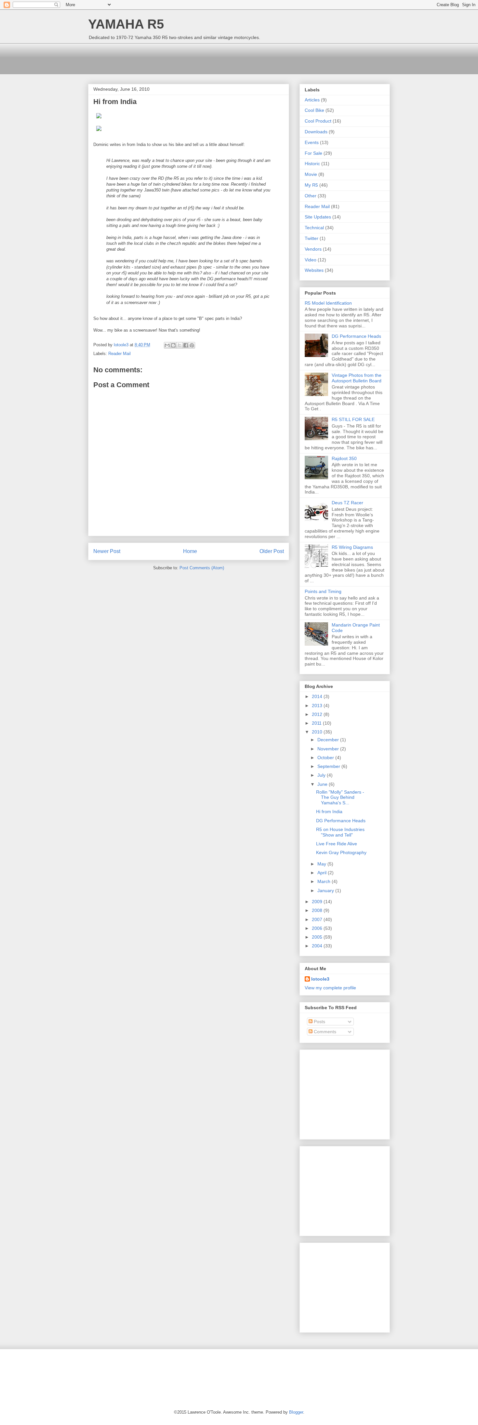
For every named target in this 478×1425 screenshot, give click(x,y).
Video (310, 259)
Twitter (311, 238)
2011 (317, 723)
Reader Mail (119, 353)
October (326, 757)
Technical (314, 227)
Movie (311, 174)
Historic (312, 163)
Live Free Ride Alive (336, 843)
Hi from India (329, 811)
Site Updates (318, 216)
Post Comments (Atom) (201, 567)
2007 (318, 919)
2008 (318, 910)
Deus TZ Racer (347, 502)
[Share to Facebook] (185, 345)
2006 (318, 928)
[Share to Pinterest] (192, 345)
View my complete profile (330, 987)
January (326, 890)
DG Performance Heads (356, 336)
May (322, 863)
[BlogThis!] (173, 345)
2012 (318, 714)
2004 (318, 945)
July (322, 775)
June (323, 784)
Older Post (271, 551)
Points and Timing (323, 591)
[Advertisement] (206, 58)
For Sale (313, 153)
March (324, 881)
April (322, 872)
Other (310, 195)
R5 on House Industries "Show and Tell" (340, 832)
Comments (324, 1031)
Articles (312, 99)
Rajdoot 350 (344, 458)
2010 (318, 731)
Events (312, 142)
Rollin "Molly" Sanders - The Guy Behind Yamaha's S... (340, 797)
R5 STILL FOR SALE (353, 419)
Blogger (296, 1412)
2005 (318, 937)
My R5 (311, 185)
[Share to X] (179, 345)
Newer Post (106, 551)
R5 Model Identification (328, 303)
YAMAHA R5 (126, 24)
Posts (318, 1021)
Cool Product (318, 121)
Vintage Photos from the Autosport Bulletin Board (356, 378)
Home (190, 551)
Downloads (316, 131)
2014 (318, 696)
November (328, 748)
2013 (318, 705)
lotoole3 (320, 979)
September (329, 766)
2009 (318, 901)
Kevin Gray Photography (341, 852)
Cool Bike (314, 110)
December (328, 739)
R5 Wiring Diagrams (352, 547)
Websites (314, 270)
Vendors (313, 249)
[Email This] (167, 345)
